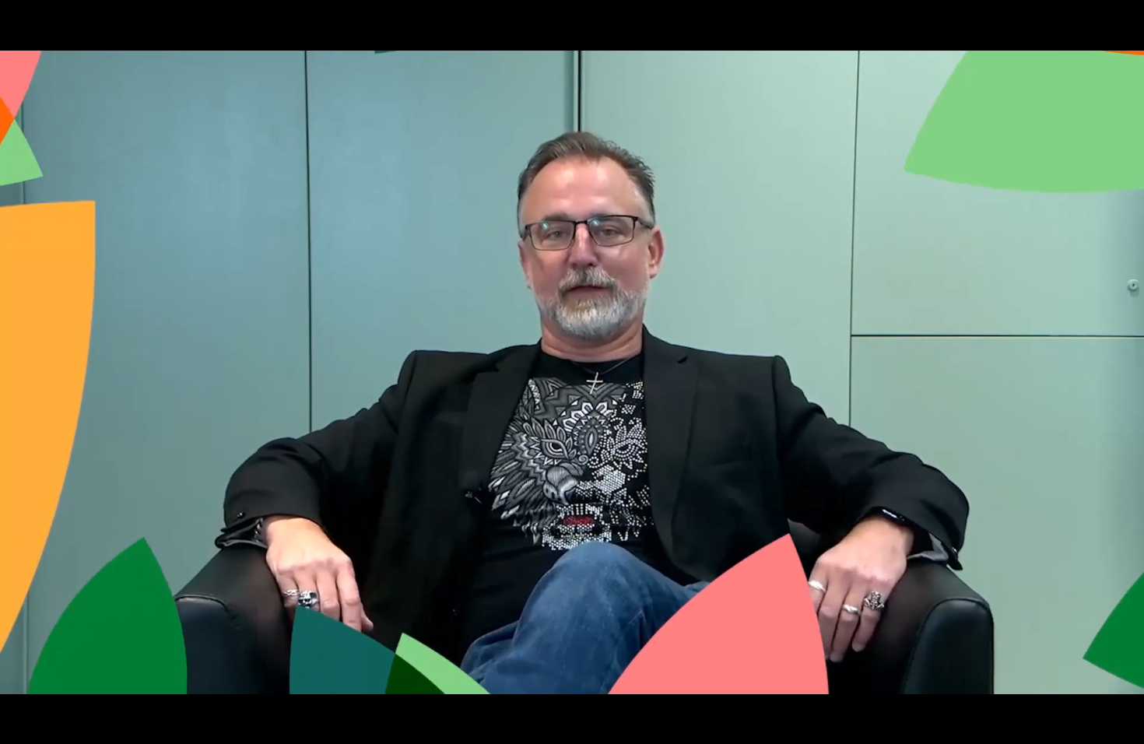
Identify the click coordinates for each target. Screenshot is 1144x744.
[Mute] (1043, 727)
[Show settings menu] (1083, 727)
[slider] (552, 727)
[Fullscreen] (1124, 727)
